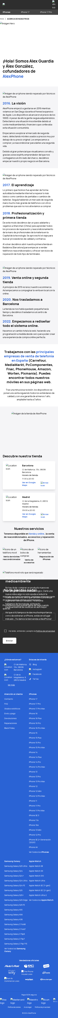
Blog (35, 664)
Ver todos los (39, 852)
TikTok (36, 679)
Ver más (11, 685)
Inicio (2, 19)
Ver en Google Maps (28, 483)
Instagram (37, 669)
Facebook (37, 674)
